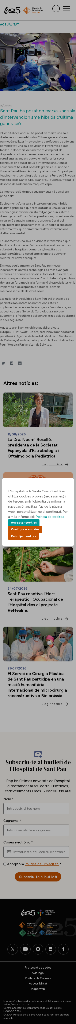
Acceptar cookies (24, 522)
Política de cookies (50, 517)
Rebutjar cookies (23, 536)
